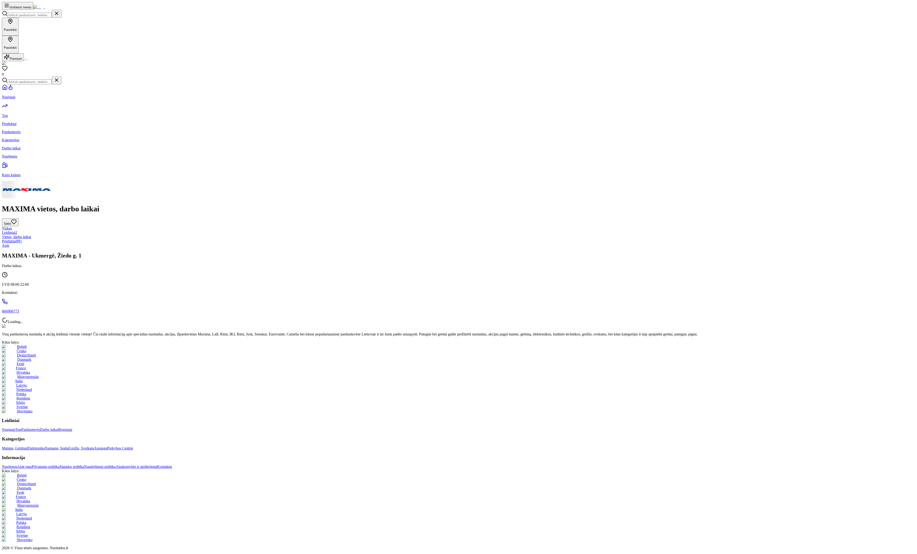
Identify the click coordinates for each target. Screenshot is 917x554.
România (23, 398)
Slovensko (24, 411)
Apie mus (24, 467)
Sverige (22, 407)
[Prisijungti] (26, 59)
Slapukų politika (71, 467)
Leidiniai (9, 232)
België (22, 347)
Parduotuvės (30, 430)
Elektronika (36, 448)
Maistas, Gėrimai (14, 448)
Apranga (100, 448)
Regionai (65, 430)
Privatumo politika (45, 467)
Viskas (7, 228)
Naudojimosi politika (100, 467)
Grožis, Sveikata (81, 448)
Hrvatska (23, 372)
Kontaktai (164, 467)
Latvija (21, 385)
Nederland (24, 390)
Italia (19, 381)
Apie (5, 245)
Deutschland (26, 355)
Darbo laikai (49, 430)
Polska (21, 394)
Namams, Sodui (57, 448)
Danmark (24, 359)
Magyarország (28, 377)
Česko (21, 351)
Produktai (12, 241)
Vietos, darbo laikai (16, 237)
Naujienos (9, 467)
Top (18, 430)
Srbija (20, 402)
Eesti (20, 364)
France (21, 368)
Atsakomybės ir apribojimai (136, 467)
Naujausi (8, 430)
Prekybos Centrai (120, 448)
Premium (16, 58)
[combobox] (30, 15)
